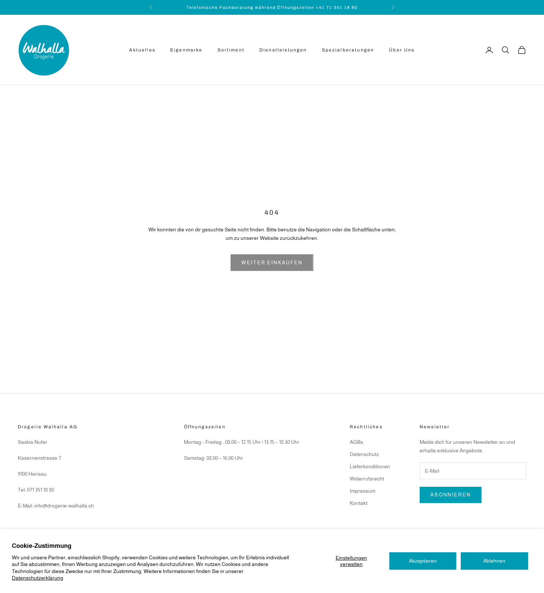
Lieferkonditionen (370, 466)
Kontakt (358, 503)
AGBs (356, 442)
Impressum (362, 491)
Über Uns (401, 50)
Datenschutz (364, 454)
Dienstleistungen (283, 50)
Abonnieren (450, 494)
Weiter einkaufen (271, 262)
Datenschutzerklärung (37, 578)
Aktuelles (142, 50)
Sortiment (231, 50)
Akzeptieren (423, 561)
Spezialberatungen (348, 50)
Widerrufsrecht (367, 479)
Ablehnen (494, 561)
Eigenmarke (186, 50)
